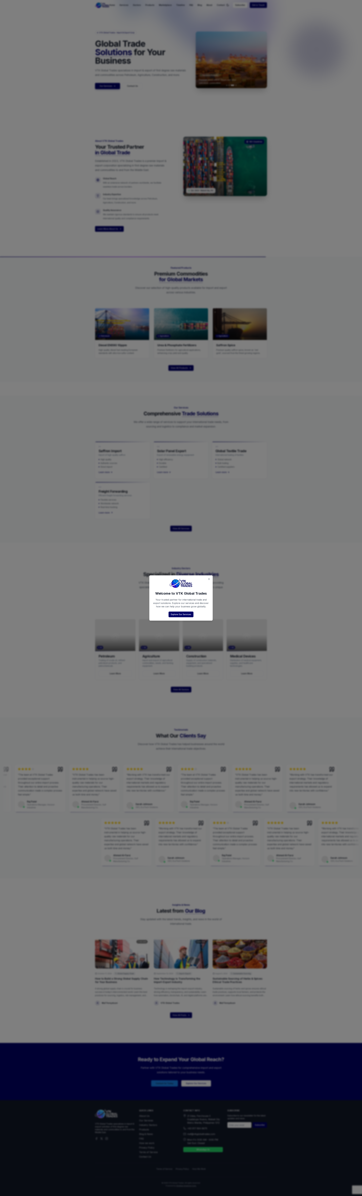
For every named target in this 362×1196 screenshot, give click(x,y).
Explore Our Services (181, 614)
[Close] (209, 579)
